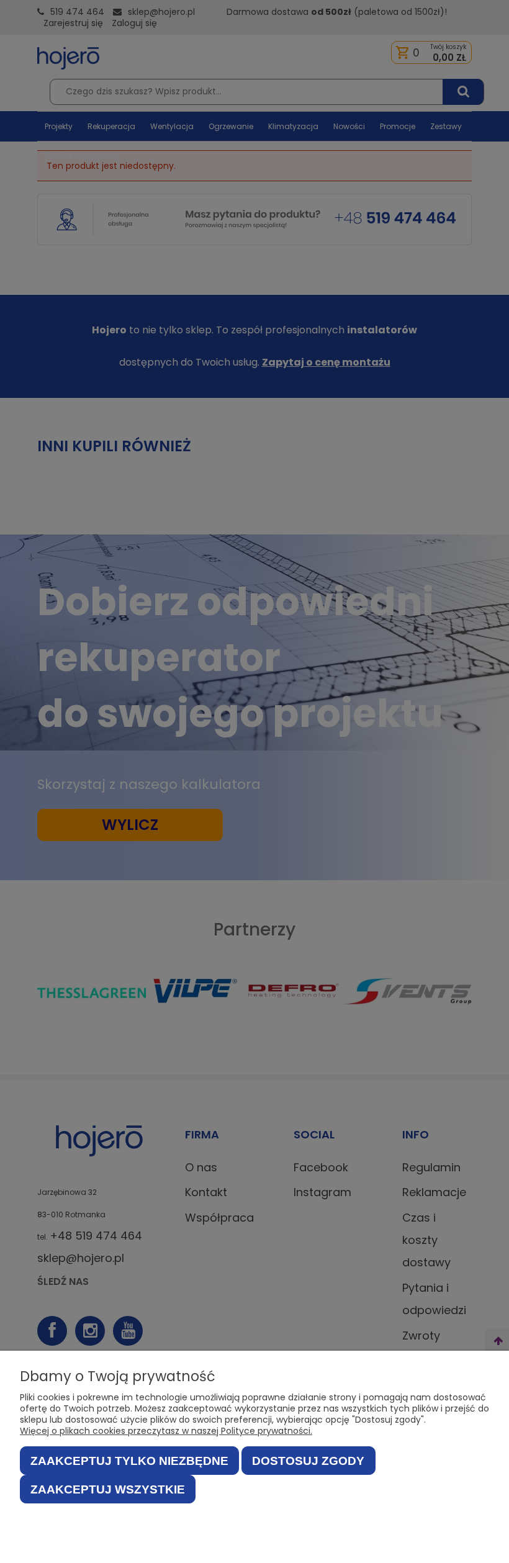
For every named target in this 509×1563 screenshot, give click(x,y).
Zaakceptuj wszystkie (107, 1489)
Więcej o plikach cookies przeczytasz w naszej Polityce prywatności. (166, 1431)
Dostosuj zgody (308, 1460)
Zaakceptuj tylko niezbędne (129, 1460)
